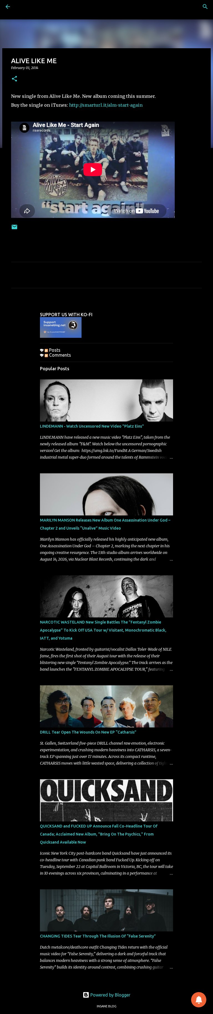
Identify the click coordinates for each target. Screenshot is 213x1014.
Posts (54, 350)
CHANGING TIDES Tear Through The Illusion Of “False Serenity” (98, 936)
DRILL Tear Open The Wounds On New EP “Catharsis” (88, 732)
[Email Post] (14, 229)
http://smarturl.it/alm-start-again (106, 105)
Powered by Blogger (109, 994)
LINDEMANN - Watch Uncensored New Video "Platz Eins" (92, 426)
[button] (14, 79)
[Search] (205, 6)
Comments (59, 355)
